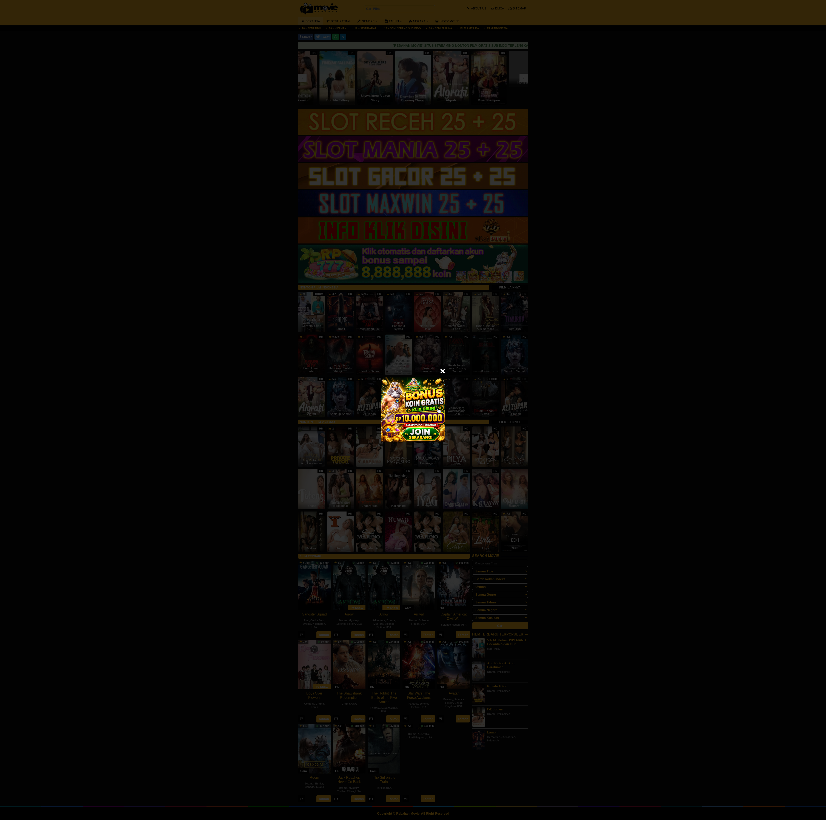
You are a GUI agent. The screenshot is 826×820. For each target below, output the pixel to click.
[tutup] (442, 371)
